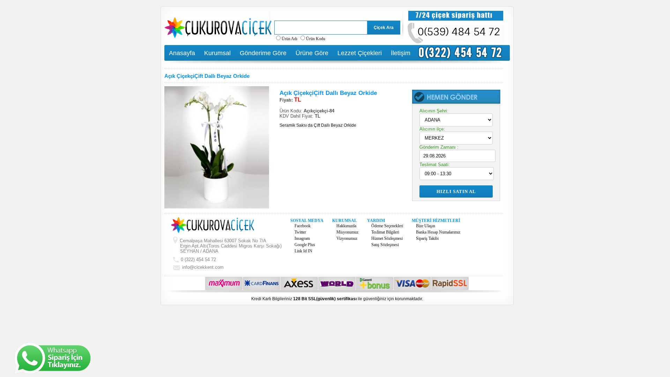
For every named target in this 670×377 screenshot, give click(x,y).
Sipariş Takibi (427, 238)
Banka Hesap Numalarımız (438, 232)
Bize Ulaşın (425, 225)
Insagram (302, 238)
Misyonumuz (347, 232)
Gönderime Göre (263, 53)
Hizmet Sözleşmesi (387, 238)
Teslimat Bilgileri (385, 232)
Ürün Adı (289, 38)
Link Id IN (303, 251)
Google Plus (305, 244)
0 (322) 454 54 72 (197, 259)
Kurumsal (217, 53)
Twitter (300, 232)
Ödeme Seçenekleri (387, 225)
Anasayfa (182, 53)
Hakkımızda (346, 225)
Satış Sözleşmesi (385, 244)
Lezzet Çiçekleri (359, 53)
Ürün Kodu (315, 38)
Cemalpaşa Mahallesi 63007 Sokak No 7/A (230, 246)
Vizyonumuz (346, 238)
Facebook (303, 225)
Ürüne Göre (312, 53)
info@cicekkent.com (203, 267)
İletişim (400, 53)
